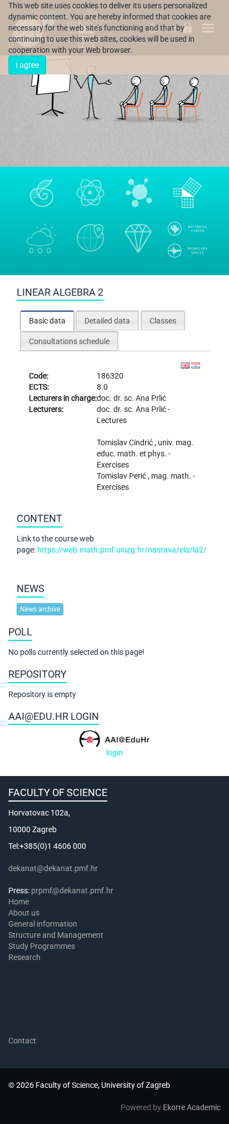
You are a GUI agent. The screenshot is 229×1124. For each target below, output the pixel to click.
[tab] (47, 320)
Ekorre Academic (192, 1107)
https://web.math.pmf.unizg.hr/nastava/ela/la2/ (122, 549)
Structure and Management (55, 935)
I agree (27, 65)
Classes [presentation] (163, 320)
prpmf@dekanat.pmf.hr (72, 890)
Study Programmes (41, 946)
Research (25, 957)
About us (24, 912)
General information (42, 923)
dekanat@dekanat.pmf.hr (53, 868)
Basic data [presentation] (47, 320)
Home (18, 901)
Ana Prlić (151, 398)
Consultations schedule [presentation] (69, 341)
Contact (22, 1040)
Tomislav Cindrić (126, 442)
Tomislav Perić (122, 475)
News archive (40, 609)
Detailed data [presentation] (107, 320)
